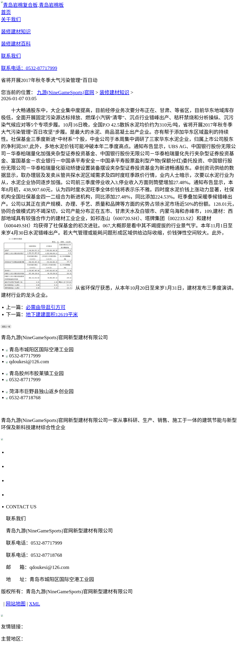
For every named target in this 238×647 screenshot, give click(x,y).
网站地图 (16, 604)
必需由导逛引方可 (45, 307)
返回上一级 (6, 327)
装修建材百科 (23, 480)
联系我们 (17, 494)
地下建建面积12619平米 (52, 314)
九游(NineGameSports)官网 (65, 92)
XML (34, 604)
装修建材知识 (114, 92)
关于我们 (17, 452)
